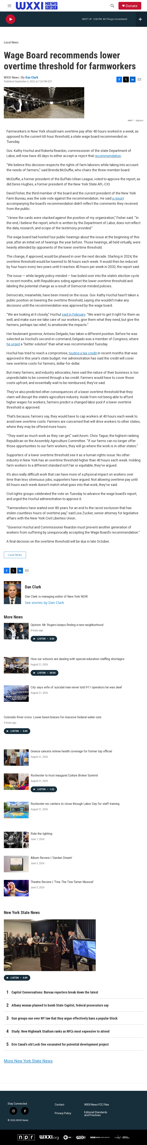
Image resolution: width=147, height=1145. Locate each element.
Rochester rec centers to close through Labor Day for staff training (75, 804)
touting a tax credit (83, 353)
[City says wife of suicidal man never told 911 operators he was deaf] (16, 693)
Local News (11, 42)
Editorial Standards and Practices (95, 1114)
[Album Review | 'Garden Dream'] (16, 864)
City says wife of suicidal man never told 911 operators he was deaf (76, 687)
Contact (59, 1104)
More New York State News (28, 1061)
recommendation (108, 156)
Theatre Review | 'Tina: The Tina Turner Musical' (62, 882)
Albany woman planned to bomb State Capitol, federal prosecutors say (60, 1005)
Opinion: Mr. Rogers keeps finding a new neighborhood (67, 625)
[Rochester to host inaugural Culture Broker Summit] (16, 781)
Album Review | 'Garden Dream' (51, 858)
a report (118, 198)
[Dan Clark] (12, 592)
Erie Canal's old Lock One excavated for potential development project (60, 1044)
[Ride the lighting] (16, 840)
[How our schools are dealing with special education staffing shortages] (16, 665)
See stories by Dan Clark (44, 602)
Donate (131, 6)
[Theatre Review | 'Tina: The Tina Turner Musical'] (16, 888)
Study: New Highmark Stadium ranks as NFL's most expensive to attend (60, 1031)
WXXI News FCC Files (96, 1104)
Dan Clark (31, 77)
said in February (73, 314)
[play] (10, 19)
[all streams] (141, 19)
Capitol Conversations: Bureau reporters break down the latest (54, 992)
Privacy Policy (63, 1113)
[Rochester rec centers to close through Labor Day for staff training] (16, 810)
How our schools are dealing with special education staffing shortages (77, 659)
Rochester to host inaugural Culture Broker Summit (64, 775)
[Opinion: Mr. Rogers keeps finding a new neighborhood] (16, 631)
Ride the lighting (41, 833)
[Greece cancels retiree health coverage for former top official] (16, 757)
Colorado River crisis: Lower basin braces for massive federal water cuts (52, 717)
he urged (13, 344)
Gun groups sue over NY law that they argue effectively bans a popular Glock (64, 1018)
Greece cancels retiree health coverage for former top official (71, 751)
